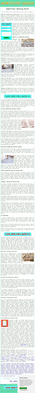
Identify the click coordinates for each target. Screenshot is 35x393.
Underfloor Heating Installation (26, 370)
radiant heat (25, 89)
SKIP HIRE (23, 354)
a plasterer (7, 355)
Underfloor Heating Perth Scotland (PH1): (10, 14)
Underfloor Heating (5, 364)
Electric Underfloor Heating (11, 370)
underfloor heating (15, 15)
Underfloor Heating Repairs (18, 363)
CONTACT (28, 6)
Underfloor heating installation (8, 237)
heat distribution (17, 49)
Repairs (2, 372)
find (5, 299)
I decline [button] (25, 388)
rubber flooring (10, 360)
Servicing (3, 371)
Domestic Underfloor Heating (17, 368)
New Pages (5, 384)
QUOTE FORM (23, 344)
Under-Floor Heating (24, 364)
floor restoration (19, 359)
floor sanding (13, 358)
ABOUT (25, 6)
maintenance (17, 67)
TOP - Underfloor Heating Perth (8, 375)
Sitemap (2, 384)
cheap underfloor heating (28, 329)
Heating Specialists (10, 365)
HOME (19, 6)
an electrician (25, 358)
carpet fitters (18, 355)
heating (30, 115)
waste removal (31, 359)
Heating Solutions (20, 372)
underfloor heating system (18, 30)
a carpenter (22, 360)
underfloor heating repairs (15, 341)
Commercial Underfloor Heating (23, 365)
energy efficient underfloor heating (9, 334)
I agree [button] (21, 388)
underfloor (9, 99)
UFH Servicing (7, 363)
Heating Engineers (29, 363)
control (30, 61)
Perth (26, 237)
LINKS (22, 6)
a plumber (12, 354)
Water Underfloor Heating (12, 371)
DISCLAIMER (32, 6)
